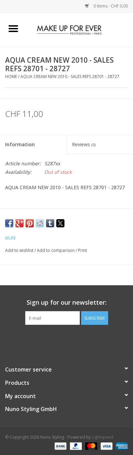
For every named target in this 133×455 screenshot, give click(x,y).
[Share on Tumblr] (50, 223)
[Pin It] (30, 223)
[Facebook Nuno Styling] (48, 338)
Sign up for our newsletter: (66, 302)
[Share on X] (60, 223)
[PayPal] (75, 446)
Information (20, 144)
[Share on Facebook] (9, 223)
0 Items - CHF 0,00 (110, 6)
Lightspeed (102, 437)
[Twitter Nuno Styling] (60, 338)
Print (82, 250)
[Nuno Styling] (80, 29)
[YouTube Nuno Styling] (72, 338)
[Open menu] (13, 28)
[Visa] (106, 446)
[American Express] (121, 446)
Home (11, 76)
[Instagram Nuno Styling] (84, 338)
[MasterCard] (90, 446)
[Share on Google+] (19, 223)
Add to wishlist (19, 250)
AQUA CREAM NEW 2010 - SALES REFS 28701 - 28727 (69, 76)
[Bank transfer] (60, 446)
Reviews (83, 144)
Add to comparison (56, 250)
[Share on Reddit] (40, 223)
